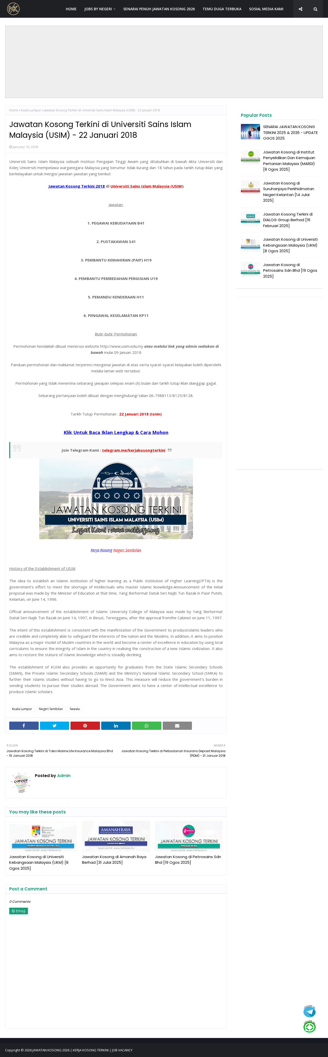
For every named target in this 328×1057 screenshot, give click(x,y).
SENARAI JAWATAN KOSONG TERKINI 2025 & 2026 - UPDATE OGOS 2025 (290, 132)
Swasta (75, 709)
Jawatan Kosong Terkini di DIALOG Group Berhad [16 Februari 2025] (288, 219)
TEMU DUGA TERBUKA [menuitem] (221, 8)
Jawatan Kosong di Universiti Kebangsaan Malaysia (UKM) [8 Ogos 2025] (38, 862)
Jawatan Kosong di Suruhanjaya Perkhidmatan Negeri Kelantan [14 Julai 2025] (288, 191)
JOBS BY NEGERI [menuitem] (98, 8)
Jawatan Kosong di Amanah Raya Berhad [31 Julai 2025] (114, 859)
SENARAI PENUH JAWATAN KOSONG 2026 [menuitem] (159, 8)
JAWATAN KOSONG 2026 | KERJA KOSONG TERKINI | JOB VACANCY (82, 1050)
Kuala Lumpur (31, 110)
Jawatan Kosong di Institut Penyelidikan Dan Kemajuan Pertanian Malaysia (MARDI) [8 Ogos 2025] (289, 160)
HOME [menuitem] (71, 8)
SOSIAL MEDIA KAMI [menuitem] (266, 8)
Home (13, 110)
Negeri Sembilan (51, 709)
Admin (63, 776)
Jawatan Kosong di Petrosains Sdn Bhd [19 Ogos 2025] (188, 859)
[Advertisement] (164, 62)
